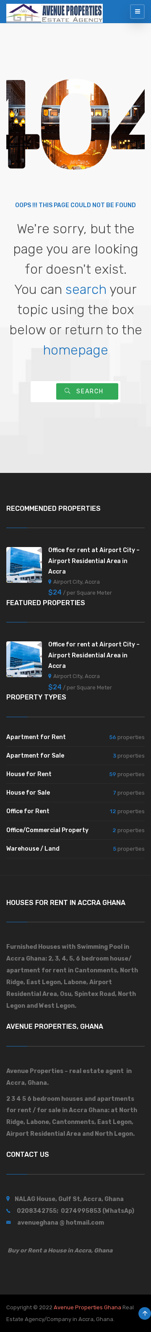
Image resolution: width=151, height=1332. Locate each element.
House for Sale (28, 792)
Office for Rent (27, 811)
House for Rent (29, 774)
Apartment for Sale (35, 755)
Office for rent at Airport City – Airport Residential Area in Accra (94, 561)
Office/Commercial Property (47, 830)
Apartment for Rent (36, 737)
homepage (75, 350)
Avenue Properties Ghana (87, 1307)
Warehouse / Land (33, 848)
